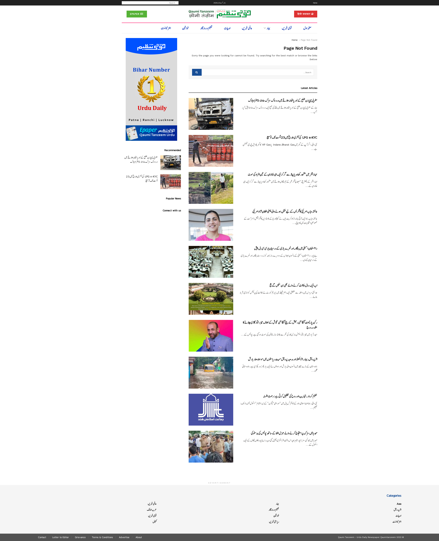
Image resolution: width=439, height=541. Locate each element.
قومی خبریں (287, 28)
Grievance (80, 537)
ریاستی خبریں (274, 522)
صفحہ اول (307, 28)
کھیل (155, 522)
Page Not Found (309, 40)
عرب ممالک (152, 510)
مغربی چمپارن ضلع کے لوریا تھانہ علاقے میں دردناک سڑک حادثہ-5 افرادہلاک (282, 100)
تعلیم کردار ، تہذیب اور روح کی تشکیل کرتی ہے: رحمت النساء (290, 396)
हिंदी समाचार (304, 14)
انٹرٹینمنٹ (166, 28)
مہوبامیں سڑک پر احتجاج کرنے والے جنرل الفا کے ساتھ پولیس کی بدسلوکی (284, 433)
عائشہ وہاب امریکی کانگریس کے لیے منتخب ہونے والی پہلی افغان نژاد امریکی (284, 211)
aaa (399, 504)
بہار (268, 28)
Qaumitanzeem (388, 537)
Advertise (124, 537)
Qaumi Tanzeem (346, 537)
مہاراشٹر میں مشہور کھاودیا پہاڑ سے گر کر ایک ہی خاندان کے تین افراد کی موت (282, 174)
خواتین (185, 28)
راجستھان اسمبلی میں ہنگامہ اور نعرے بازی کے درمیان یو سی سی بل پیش (285, 248)
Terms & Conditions (102, 537)
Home (315, 2)
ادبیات (227, 28)
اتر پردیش (397, 510)
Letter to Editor (60, 537)
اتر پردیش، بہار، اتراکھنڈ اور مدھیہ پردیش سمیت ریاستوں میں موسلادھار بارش (282, 359)
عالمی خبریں (247, 28)
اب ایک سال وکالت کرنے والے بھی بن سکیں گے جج (293, 285)
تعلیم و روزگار (206, 28)
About (139, 537)
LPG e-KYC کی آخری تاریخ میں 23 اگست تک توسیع (292, 137)
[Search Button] (124, 2)
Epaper (135, 14)
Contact (42, 537)
